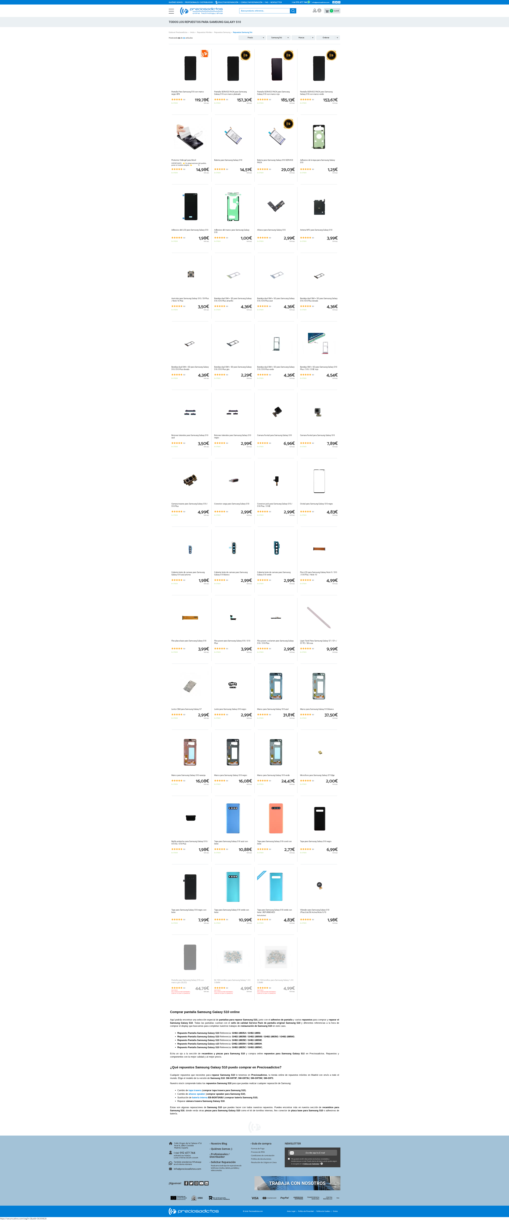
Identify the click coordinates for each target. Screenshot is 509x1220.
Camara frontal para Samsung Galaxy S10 (274, 435)
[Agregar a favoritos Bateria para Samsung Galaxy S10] (250, 119)
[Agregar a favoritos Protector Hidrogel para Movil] (207, 119)
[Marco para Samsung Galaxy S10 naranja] (190, 752)
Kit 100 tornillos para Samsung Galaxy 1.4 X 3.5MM (275, 981)
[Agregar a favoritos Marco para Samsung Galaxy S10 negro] (250, 734)
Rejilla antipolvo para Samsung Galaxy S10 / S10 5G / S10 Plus (189, 842)
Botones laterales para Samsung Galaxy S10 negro (232, 436)
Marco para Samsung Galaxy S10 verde (273, 775)
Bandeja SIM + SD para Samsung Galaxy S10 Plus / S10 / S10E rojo (318, 368)
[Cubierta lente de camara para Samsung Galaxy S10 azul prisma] (190, 549)
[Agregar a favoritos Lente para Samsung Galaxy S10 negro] (250, 668)
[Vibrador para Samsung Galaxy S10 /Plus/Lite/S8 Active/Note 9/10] (319, 887)
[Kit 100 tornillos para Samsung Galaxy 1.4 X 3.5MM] (276, 957)
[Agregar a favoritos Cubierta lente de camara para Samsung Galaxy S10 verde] (293, 531)
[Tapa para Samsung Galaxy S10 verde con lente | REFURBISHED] (276, 887)
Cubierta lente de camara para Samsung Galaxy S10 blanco (230, 573)
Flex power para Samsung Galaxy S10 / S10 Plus (232, 642)
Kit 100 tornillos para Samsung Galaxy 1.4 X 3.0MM (232, 981)
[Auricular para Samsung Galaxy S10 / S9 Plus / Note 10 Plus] (190, 275)
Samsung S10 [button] (276, 37)
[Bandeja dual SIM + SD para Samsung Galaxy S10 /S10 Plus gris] (233, 344)
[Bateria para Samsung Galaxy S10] (233, 137)
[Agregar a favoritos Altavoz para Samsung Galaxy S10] (293, 189)
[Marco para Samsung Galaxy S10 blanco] (319, 686)
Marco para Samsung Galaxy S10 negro (230, 775)
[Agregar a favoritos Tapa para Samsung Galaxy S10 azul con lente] (250, 800)
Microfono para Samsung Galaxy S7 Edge (317, 775)
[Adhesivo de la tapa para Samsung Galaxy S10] (319, 137)
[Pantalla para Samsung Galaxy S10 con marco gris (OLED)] (190, 957)
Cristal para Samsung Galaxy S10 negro (316, 504)
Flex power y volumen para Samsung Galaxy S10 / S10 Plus (275, 642)
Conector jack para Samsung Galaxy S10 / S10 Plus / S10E (274, 505)
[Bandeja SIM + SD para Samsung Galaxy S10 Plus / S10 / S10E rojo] (319, 344)
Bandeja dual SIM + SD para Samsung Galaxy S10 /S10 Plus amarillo (233, 299)
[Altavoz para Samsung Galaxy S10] (276, 207)
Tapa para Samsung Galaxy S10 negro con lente (188, 911)
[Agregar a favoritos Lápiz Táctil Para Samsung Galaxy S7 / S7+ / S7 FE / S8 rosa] (335, 600)
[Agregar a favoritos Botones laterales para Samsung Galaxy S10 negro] (250, 394)
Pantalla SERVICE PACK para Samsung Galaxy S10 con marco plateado (230, 93)
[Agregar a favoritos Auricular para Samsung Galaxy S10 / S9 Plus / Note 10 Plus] (207, 257)
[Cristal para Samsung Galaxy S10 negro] (319, 481)
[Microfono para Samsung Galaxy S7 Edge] (319, 752)
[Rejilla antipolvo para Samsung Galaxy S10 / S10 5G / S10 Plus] (190, 818)
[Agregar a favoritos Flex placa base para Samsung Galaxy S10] (207, 600)
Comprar (190, 109)
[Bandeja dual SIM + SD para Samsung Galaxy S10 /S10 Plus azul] (276, 275)
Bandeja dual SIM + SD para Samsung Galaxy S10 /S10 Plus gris (233, 368)
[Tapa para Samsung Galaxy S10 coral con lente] (276, 818)
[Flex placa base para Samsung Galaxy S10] (190, 618)
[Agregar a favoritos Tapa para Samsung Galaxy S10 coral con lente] (293, 800)
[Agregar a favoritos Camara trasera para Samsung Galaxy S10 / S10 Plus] (207, 463)
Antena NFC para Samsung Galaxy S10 (316, 230)
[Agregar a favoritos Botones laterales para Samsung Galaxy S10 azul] (207, 394)
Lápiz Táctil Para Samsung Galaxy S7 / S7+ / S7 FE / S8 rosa (318, 642)
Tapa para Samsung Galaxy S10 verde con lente (231, 911)
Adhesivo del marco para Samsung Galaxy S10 (231, 231)
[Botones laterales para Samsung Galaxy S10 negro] (233, 412)
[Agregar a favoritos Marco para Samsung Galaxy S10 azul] (293, 668)
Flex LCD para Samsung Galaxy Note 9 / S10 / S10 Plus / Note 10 (318, 573)
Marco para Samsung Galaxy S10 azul (272, 709)
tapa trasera (195, 1090)
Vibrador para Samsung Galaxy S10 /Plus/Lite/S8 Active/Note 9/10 (314, 911)
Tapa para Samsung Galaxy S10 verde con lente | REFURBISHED (274, 911)
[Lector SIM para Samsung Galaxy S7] (190, 686)
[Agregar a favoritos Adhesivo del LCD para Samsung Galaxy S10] (207, 189)
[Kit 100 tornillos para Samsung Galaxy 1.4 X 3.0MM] (233, 957)
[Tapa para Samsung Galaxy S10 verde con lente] (233, 887)
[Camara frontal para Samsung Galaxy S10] (276, 412)
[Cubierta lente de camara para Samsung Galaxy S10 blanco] (233, 549)
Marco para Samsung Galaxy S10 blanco (317, 709)
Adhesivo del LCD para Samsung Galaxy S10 (189, 230)
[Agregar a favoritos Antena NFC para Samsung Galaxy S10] (335, 189)
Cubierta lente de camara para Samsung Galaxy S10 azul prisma (188, 573)
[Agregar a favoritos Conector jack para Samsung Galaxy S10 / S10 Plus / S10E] (293, 463)
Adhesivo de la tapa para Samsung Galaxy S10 (317, 161)
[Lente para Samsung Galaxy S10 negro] (233, 686)
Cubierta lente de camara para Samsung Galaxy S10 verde (273, 573)
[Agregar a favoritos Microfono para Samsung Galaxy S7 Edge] (335, 734)
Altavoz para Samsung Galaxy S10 (271, 230)
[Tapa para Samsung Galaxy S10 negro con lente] (190, 887)
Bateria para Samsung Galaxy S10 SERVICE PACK (275, 161)
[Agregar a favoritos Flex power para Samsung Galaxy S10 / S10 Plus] (250, 600)
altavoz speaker (197, 1094)
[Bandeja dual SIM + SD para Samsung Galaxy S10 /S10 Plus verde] (276, 344)
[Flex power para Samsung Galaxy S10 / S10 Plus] (233, 618)
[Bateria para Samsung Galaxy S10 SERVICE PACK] (276, 137)
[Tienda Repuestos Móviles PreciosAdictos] (201, 11)
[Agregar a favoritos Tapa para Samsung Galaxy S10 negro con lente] (207, 869)
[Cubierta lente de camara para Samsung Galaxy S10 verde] (276, 549)
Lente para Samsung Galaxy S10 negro (230, 709)
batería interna (199, 1097)
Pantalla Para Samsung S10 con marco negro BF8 (187, 93)
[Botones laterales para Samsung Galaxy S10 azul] (190, 412)
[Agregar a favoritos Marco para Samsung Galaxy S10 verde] (293, 734)
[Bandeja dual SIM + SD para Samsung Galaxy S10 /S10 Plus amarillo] (233, 275)
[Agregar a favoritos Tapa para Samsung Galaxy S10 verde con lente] (250, 869)
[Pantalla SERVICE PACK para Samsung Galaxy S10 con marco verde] (319, 69)
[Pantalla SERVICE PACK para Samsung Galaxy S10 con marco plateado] (233, 69)
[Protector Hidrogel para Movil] (190, 137)
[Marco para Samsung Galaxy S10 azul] (276, 686)
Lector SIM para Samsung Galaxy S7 (186, 709)
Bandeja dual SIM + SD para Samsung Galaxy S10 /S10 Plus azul (276, 299)
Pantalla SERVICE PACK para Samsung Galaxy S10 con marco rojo (273, 93)
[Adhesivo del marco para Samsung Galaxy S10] (233, 207)
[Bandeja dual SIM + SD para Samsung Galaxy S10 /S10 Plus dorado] (319, 275)
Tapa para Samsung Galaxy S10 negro (315, 841)
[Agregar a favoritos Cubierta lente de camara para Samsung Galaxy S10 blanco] (250, 531)
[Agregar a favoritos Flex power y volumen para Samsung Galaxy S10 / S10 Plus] (293, 600)
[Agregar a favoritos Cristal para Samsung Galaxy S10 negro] (335, 463)
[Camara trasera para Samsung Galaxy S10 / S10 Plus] (190, 481)
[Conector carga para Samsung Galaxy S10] (233, 481)
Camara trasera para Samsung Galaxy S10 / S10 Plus (189, 505)
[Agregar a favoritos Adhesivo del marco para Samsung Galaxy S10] (250, 189)
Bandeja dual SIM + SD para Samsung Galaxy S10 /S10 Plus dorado (318, 299)
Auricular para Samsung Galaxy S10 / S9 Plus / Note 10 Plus (190, 299)
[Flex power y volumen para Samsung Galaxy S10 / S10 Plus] (276, 618)
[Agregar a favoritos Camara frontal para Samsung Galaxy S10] (293, 394)
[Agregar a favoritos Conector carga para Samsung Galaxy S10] (250, 463)
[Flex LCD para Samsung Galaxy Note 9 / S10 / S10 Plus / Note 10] (319, 549)
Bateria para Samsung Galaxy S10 (228, 160)
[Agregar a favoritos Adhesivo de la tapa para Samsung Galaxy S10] (335, 119)
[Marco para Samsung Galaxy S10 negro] (233, 752)
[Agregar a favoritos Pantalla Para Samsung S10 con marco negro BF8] (207, 51)
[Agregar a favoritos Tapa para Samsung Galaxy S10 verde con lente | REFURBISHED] (293, 869)
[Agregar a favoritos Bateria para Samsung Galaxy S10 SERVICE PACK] (293, 119)
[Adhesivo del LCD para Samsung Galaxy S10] (190, 207)
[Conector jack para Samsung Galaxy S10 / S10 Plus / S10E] (276, 481)
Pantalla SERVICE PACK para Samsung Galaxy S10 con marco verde (316, 93)
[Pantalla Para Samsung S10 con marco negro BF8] (190, 69)
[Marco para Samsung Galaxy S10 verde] (276, 752)
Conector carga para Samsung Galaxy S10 (231, 504)
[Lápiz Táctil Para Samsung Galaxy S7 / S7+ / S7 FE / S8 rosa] (319, 618)
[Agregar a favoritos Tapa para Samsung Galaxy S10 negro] (335, 800)
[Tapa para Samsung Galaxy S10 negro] (319, 818)
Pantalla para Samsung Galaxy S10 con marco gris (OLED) (187, 981)
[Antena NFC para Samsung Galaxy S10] (319, 207)
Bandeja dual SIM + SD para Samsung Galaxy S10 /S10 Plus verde (276, 368)
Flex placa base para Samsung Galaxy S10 (188, 641)
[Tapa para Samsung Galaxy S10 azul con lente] (233, 818)
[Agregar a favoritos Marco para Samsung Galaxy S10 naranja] (207, 734)
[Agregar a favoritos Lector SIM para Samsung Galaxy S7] (207, 668)
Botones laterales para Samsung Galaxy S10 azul (189, 436)
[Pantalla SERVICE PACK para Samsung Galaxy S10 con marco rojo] (276, 69)
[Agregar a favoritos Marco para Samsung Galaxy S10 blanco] (335, 668)
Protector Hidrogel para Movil (183, 160)
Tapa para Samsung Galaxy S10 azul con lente (231, 842)
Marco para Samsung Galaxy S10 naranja (188, 775)
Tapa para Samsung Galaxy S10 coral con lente (274, 842)
